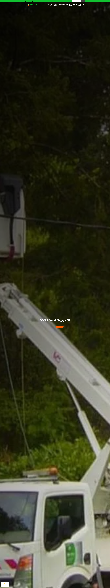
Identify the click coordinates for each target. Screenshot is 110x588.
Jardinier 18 (83, 4)
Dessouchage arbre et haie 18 (75, 4)
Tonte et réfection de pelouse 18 (70, 4)
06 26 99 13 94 (35, 1)
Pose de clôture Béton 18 (51, 4)
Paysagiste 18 (44, 4)
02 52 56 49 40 (28, 1)
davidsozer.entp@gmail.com (45, 1)
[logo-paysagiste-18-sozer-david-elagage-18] (32, 5)
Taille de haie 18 (67, 4)
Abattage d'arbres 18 (63, 4)
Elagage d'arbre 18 (60, 4)
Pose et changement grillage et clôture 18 (55, 4)
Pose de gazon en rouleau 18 (79, 4)
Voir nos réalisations (51, 326)
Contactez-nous (59, 326)
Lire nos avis (5, 586)
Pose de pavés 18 (48, 4)
